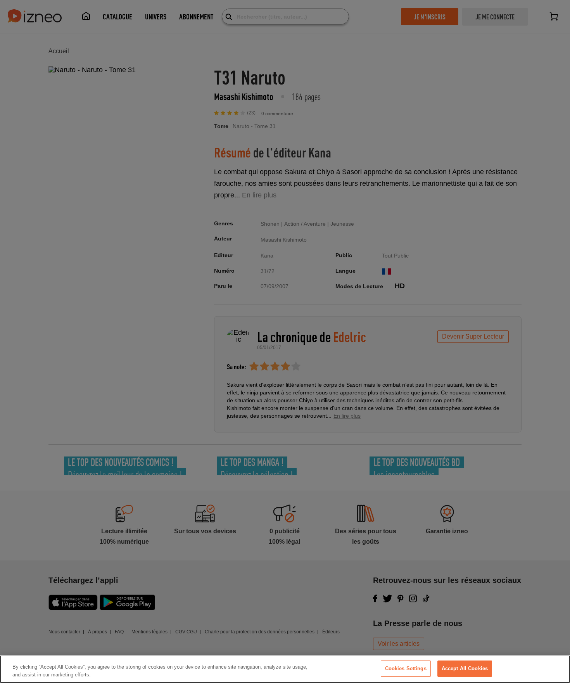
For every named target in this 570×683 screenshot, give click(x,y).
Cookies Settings (406, 668)
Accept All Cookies (465, 668)
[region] (285, 669)
